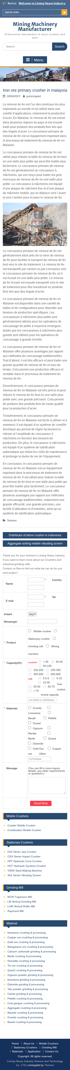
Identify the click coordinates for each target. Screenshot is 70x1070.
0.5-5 (46, 678)
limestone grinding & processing (26, 979)
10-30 (46, 682)
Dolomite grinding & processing (25, 984)
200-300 (56, 670)
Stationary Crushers (25, 1047)
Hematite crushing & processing (26, 960)
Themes (49, 1065)
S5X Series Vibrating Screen (24, 875)
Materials (17, 1051)
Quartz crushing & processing (24, 970)
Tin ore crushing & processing (25, 965)
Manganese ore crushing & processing (30, 946)
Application (34, 1051)
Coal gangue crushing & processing (28, 1003)
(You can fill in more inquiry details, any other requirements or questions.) (46, 771)
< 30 (45, 661)
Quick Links (12, 12)
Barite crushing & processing (24, 956)
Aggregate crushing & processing (27, 1007)
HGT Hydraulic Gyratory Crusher (26, 865)
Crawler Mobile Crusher (21, 825)
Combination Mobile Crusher (24, 830)
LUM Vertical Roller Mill (21, 906)
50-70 (51, 686)
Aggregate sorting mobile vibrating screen (35, 543)
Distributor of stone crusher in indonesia (35, 535)
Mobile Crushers (48, 1043)
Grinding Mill (49, 1047)
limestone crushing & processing (26, 932)
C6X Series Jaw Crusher (21, 851)
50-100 (47, 665)
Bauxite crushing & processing (25, 1012)
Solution (12, 520)
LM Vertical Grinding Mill (21, 901)
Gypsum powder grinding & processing (30, 974)
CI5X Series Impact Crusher (24, 856)
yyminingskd (33, 96)
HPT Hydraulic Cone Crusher (24, 861)
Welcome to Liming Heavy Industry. (42, 3)
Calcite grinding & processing (24, 993)
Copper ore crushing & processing (27, 937)
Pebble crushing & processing (25, 998)
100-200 (38, 670)
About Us (29, 1043)
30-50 (59, 661)
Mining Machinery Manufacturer (35, 26)
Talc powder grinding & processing (27, 989)
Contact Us (51, 1051)
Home (15, 1043)
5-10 (59, 678)
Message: (12, 768)
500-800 (56, 674)
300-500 (38, 674)
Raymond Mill (15, 911)
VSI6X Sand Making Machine (24, 870)
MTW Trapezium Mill (19, 896)
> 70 (36, 690)
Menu (38, 60)
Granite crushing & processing (25, 1017)
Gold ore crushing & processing (26, 942)
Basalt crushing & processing (24, 1022)
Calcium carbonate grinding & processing (31, 951)
